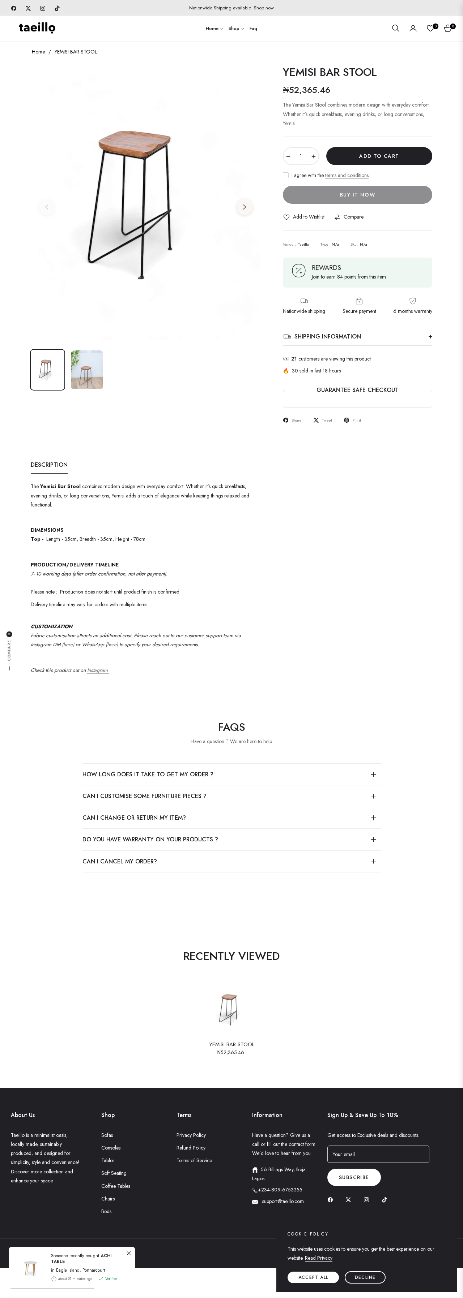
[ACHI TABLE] (27, 1268)
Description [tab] (49, 465)
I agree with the (330, 175)
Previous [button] (47, 207)
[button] (395, 28)
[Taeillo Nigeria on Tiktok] (386, 1199)
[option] (145, 202)
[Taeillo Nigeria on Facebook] (332, 1199)
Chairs (108, 1198)
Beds (106, 1211)
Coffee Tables (115, 1186)
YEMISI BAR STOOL (231, 1044)
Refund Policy (191, 1147)
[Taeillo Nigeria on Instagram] (368, 1199)
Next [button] (244, 207)
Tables (107, 1160)
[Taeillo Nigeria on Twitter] (350, 1199)
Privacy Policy (191, 1135)
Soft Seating (114, 1173)
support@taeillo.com (282, 1201)
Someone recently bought (81, 1258)
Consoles (110, 1147)
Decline (365, 1277)
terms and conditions (347, 175)
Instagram (98, 670)
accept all (313, 1277)
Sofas (107, 1135)
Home (38, 51)
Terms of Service (194, 1160)
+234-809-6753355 (280, 1189)
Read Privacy (318, 1258)
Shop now (264, 7)
